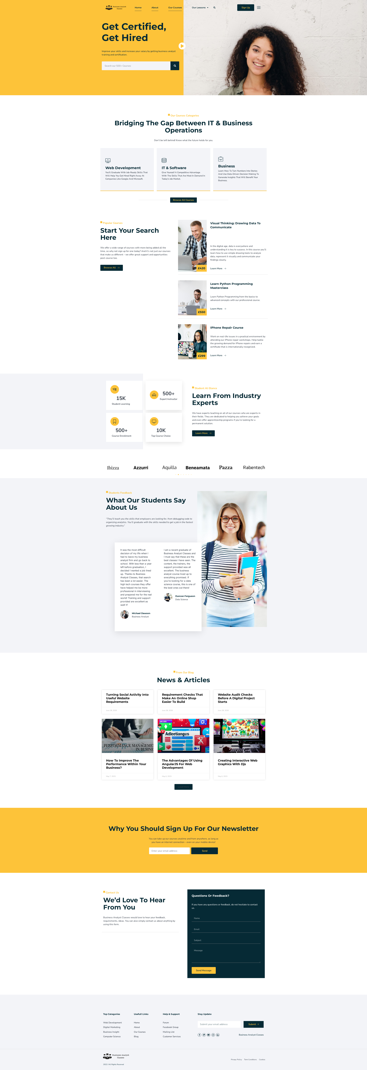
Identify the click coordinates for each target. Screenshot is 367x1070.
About (155, 7)
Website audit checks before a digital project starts (236, 698)
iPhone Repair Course (226, 327)
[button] (214, 7)
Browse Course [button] (116, 176)
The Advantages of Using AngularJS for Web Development (182, 764)
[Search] (174, 65)
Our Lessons (199, 7)
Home (138, 7)
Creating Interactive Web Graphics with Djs (237, 762)
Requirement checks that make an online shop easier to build (182, 698)
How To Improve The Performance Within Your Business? (126, 764)
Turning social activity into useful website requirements (127, 698)
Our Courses (175, 7)
